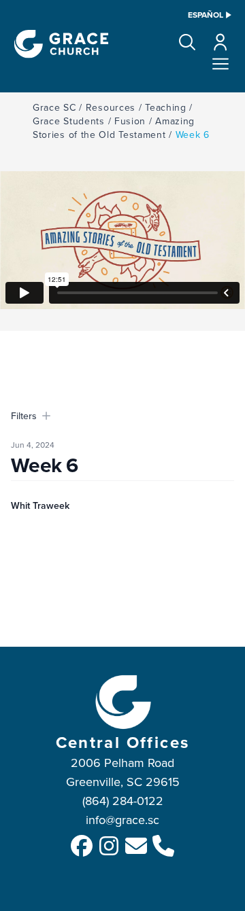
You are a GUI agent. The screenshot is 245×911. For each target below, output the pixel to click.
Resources (110, 107)
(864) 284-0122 (122, 800)
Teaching (165, 107)
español (205, 15)
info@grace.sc (122, 819)
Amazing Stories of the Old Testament (114, 127)
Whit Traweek (40, 505)
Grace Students (69, 121)
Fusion (130, 121)
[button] (187, 42)
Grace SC (54, 107)
